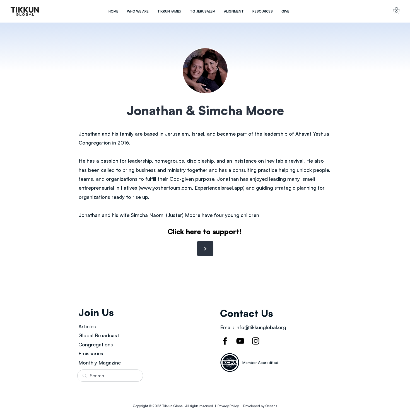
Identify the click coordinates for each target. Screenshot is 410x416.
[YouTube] (240, 341)
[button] (137, 11)
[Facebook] (225, 341)
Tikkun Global (173, 406)
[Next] (205, 248)
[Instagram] (256, 341)
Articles (87, 326)
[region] (25, 11)
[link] (396, 10)
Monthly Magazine (99, 362)
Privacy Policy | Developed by (241, 406)
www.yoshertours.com (166, 188)
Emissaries (90, 353)
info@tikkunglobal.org (260, 327)
